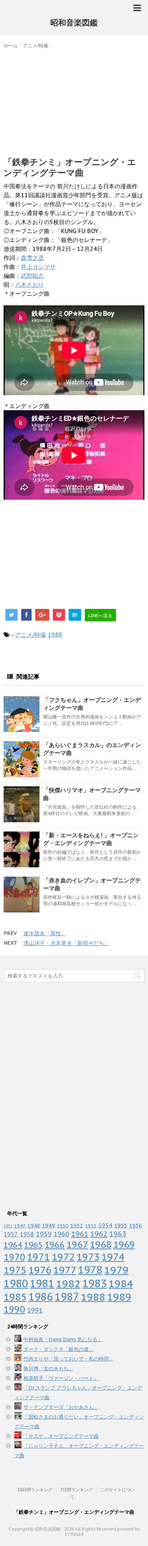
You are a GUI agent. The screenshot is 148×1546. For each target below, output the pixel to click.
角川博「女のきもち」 (48, 1368)
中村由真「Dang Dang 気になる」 (62, 1339)
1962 (98, 1234)
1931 (8, 1225)
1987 (67, 1296)
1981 (42, 1283)
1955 (120, 1225)
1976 (39, 1270)
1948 (33, 1225)
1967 (77, 1244)
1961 (79, 1234)
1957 (11, 1234)
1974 (112, 1256)
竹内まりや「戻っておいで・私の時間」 (68, 1359)
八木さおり (29, 284)
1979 (116, 1269)
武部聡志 (32, 275)
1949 (48, 1225)
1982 (68, 1283)
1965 (33, 1245)
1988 (55, 634)
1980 (16, 1283)
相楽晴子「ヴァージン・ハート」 (61, 1378)
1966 (55, 1244)
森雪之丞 (32, 257)
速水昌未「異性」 (44, 933)
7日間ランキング (76, 1489)
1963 (117, 1233)
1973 (88, 1256)
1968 (100, 1244)
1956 (135, 1225)
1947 (20, 1225)
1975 (15, 1270)
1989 (119, 1296)
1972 (63, 1256)
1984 (120, 1283)
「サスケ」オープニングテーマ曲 (61, 1436)
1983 (94, 1283)
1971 (38, 1257)
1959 (44, 1234)
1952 (76, 1225)
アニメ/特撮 (30, 634)
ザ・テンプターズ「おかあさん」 (61, 1407)
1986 (40, 1296)
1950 (62, 1225)
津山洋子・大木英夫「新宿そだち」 (66, 943)
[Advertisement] (74, 101)
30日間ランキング (34, 1489)
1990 (14, 1309)
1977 (64, 1270)
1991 (35, 1310)
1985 (15, 1296)
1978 (90, 1269)
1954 (105, 1225)
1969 (124, 1244)
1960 (61, 1234)
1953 (90, 1225)
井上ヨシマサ (38, 266)
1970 (14, 1257)
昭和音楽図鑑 (74, 23)
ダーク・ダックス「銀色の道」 (58, 1349)
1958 (27, 1234)
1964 (13, 1245)
